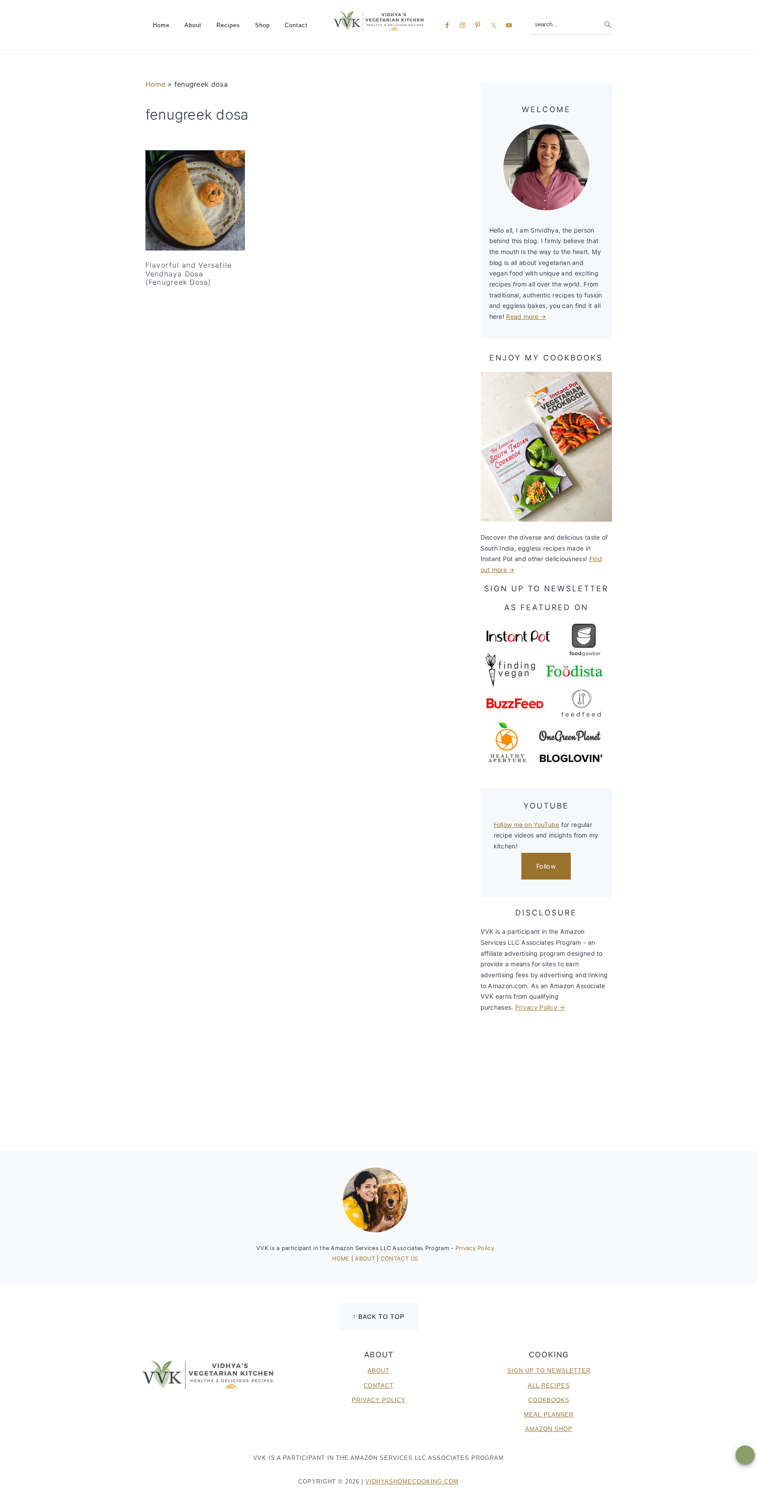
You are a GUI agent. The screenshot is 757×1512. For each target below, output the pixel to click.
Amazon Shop (549, 1429)
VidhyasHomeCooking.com (412, 1481)
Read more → (526, 316)
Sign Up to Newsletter (549, 1370)
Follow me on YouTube (526, 824)
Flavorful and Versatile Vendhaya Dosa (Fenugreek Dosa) (188, 273)
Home (155, 84)
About (378, 1370)
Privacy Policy (475, 1248)
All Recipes (549, 1385)
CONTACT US (399, 1258)
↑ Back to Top (378, 1316)
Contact (378, 1385)
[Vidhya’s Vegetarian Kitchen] (379, 21)
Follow (546, 866)
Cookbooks (549, 1400)
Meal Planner (548, 1414)
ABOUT (366, 1258)
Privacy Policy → (540, 1007)
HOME (341, 1258)
